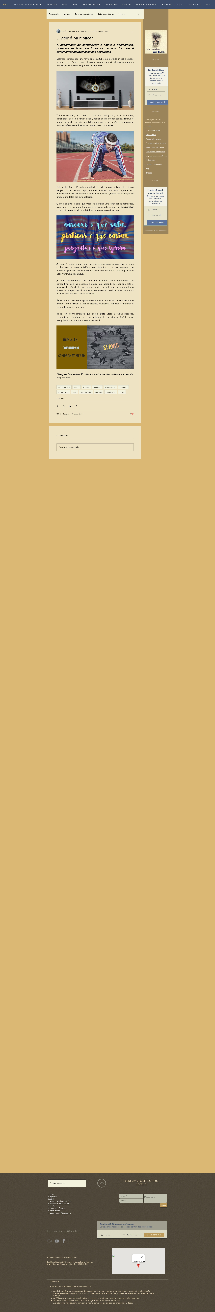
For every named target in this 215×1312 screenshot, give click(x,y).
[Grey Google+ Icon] (50, 1241)
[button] (138, 14)
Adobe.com (71, 1303)
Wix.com (60, 1298)
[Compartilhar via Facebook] (57, 406)
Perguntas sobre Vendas (156, 143)
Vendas (67, 14)
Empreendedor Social (84, 14)
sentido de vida (64, 387)
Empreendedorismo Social (156, 156)
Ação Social (150, 160)
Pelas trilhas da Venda (155, 147)
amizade (98, 392)
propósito (97, 387)
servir (122, 392)
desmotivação (86, 392)
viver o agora (110, 387)
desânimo (123, 387)
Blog (147, 168)
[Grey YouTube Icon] (56, 1241)
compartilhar (110, 392)
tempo (76, 387)
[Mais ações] (132, 31)
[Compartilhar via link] (76, 406)
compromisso (63, 392)
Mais (121, 14)
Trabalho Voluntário (154, 164)
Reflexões (60, 398)
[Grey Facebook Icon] (63, 1241)
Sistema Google (63, 1291)
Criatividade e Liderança (155, 151)
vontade (86, 387)
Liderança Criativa (106, 14)
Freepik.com (62, 1300)
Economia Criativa (153, 130)
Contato (149, 126)
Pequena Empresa (153, 139)
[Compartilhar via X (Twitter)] (64, 406)
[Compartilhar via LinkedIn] (70, 406)
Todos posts (54, 14)
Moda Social (151, 135)
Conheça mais (133, 1298)
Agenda (149, 173)
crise (74, 392)
